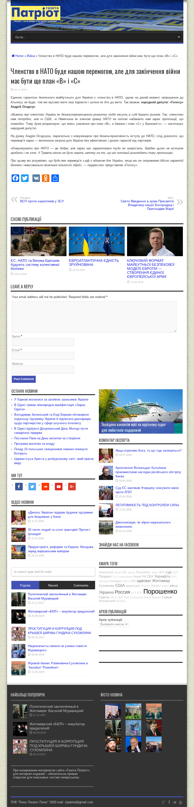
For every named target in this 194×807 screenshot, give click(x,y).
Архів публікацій (110, 619)
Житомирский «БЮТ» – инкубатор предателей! (61, 611)
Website (17, 364)
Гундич (164, 585)
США (120, 585)
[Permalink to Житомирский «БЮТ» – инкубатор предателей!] (18, 622)
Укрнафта (162, 576)
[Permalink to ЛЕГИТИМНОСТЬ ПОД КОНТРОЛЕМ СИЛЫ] (106, 516)
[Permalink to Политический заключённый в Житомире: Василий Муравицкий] (18, 605)
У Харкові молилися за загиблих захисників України (51, 399)
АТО (133, 581)
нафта (126, 581)
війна (174, 585)
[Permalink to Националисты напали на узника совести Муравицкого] (18, 657)
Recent (53, 585)
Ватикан (104, 581)
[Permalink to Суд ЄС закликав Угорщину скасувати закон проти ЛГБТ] (106, 499)
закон (154, 572)
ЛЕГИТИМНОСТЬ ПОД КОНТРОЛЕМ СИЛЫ (147, 505)
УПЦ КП (145, 585)
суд (168, 572)
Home (19, 56)
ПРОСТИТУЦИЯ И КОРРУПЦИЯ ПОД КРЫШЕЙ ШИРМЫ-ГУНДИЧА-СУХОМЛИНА (59, 745)
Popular (25, 585)
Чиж (126, 597)
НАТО (113, 597)
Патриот (105, 576)
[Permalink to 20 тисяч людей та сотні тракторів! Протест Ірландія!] (18, 541)
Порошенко (160, 591)
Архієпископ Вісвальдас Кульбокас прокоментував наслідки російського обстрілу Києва (148, 472)
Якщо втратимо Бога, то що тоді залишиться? (148, 450)
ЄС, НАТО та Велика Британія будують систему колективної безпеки (35, 265)
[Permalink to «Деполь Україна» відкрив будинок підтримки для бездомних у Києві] (18, 523)
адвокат (144, 580)
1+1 (133, 592)
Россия (122, 592)
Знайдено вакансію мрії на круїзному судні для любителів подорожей (133, 427)
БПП (139, 592)
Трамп (118, 572)
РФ (144, 576)
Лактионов (106, 572)
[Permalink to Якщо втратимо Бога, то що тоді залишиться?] (106, 461)
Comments (81, 585)
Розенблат (143, 572)
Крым (137, 576)
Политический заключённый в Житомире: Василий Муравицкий (56, 708)
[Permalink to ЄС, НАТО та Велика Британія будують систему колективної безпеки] (38, 255)
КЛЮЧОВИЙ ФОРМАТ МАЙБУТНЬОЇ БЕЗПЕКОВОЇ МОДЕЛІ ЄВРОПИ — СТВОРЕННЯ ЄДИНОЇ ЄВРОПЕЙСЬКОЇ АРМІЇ (150, 269)
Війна (31, 56)
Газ (114, 576)
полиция (115, 581)
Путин (155, 585)
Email (16, 350)
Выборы (121, 601)
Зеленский (136, 597)
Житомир (161, 580)
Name (16, 336)
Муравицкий (107, 601)
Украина (106, 592)
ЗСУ (162, 572)
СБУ (150, 576)
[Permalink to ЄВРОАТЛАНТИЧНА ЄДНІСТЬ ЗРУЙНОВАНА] (97, 255)
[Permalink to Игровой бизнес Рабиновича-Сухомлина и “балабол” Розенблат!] (18, 674)
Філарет (156, 597)
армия (131, 572)
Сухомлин (107, 585)
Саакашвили (124, 576)
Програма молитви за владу (34, 443)
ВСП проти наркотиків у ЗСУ (42, 199)
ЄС (125, 572)
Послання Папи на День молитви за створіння (47, 438)
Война (147, 597)
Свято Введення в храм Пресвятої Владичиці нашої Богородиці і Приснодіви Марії (147, 203)
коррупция (133, 585)
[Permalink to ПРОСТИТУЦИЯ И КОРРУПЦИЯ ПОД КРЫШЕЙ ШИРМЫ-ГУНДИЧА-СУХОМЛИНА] (18, 640)
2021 (174, 576)
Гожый (167, 597)
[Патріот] (35, 19)
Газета (104, 597)
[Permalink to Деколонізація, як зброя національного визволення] (106, 533)
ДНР (120, 597)
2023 (175, 572)
